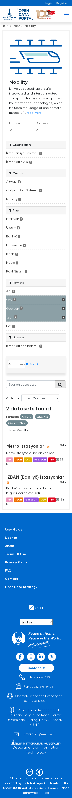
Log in (48, 3)
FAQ (8, 570)
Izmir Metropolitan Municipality (45, 783)
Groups (15, 26)
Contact (11, 578)
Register (61, 3)
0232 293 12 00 (34, 701)
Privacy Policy (16, 562)
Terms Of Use (15, 554)
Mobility (30, 26)
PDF (52, 459)
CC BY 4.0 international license (35, 788)
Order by (12, 398)
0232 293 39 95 (42, 686)
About (33, 364)
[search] (60, 384)
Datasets (18, 364)
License (11, 537)
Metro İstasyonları (26, 446)
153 (47, 677)
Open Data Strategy (21, 587)
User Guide (13, 529)
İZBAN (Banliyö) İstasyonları (35, 477)
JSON (18, 459)
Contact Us (36, 668)
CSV (27, 459)
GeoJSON (40, 459)
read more (34, 113)
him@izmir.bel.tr (44, 734)
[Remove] (30, 416)
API (9, 459)
